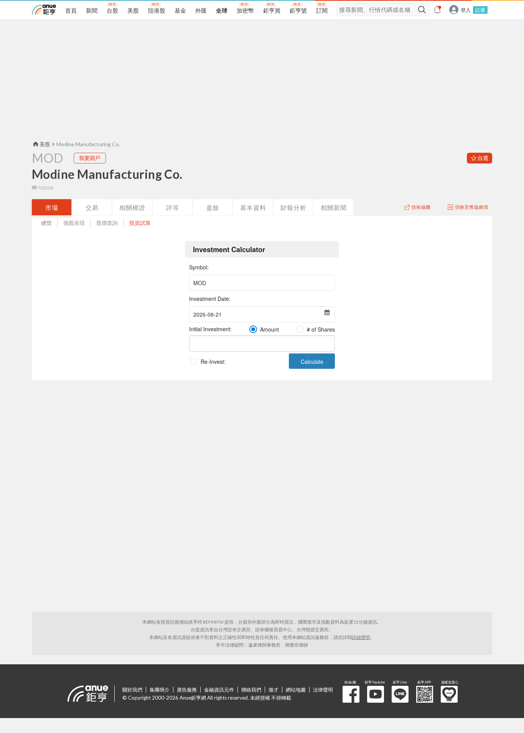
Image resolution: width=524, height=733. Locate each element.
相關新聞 (334, 207)
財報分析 (293, 207)
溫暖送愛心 (449, 694)
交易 (92, 207)
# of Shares (321, 329)
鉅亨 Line (400, 694)
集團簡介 (160, 690)
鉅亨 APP (424, 694)
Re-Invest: (213, 361)
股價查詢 (107, 223)
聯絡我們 (251, 690)
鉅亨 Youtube (375, 694)
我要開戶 (90, 158)
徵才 (273, 690)
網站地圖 (296, 690)
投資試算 (140, 223)
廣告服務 (187, 690)
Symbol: (199, 267)
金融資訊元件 (219, 690)
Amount (269, 329)
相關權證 (132, 207)
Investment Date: (210, 298)
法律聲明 (323, 690)
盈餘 (212, 207)
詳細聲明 (361, 637)
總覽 (46, 223)
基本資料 (253, 207)
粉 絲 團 (351, 694)
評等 (172, 207)
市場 (51, 207)
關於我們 (132, 690)
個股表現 (74, 223)
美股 (45, 144)
